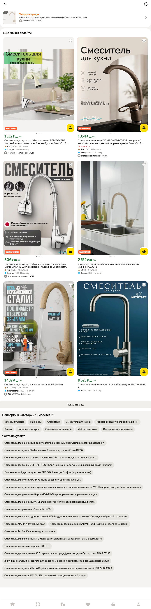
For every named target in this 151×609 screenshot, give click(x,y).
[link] (14, 422)
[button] (5, 4)
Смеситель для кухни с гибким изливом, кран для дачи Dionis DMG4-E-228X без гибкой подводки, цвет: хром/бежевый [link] (35, 265)
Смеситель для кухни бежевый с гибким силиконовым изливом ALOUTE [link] (108, 265)
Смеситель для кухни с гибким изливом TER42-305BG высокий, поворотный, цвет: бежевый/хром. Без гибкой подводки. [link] (35, 142)
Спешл (37, 604)
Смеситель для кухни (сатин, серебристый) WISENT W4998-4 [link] (112, 386)
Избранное (88, 604)
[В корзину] (70, 128)
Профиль (138, 604)
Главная (12, 604)
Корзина (113, 604)
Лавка (63, 604)
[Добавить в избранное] (70, 41)
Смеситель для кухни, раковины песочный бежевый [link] (33, 384)
